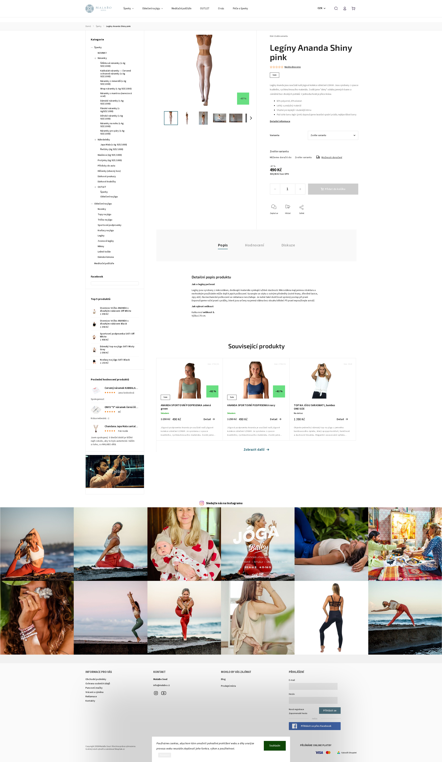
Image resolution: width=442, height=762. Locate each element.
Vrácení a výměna (94, 692)
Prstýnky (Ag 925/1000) (110, 160)
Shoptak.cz (120, 749)
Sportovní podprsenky (109, 225)
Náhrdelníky (104, 139)
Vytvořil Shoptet (349, 752)
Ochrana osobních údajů (97, 683)
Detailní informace (280, 121)
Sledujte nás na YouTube (163, 693)
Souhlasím (274, 745)
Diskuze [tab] (288, 245)
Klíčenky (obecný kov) (109, 171)
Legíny (101, 235)
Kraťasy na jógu (106, 230)
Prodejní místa (228, 686)
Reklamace (91, 696)
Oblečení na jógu (109, 196)
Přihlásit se (329, 710)
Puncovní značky (94, 688)
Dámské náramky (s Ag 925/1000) (112, 102)
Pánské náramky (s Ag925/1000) (109, 110)
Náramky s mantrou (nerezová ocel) (116, 95)
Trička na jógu (105, 220)
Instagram (155, 693)
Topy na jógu (104, 214)
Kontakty (90, 701)
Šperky (98, 47)
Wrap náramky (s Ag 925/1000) (116, 88)
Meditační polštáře (104, 263)
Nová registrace (296, 709)
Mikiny (101, 246)
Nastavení (164, 755)
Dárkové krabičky (107, 181)
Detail (207, 419)
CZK (320, 8)
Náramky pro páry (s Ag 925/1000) (112, 132)
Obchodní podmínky (95, 679)
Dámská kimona (106, 257)
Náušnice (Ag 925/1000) (110, 155)
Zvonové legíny (106, 241)
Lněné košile (104, 251)
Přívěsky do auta (106, 165)
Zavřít (347, 218)
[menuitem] (130, 8)
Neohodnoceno (293, 67)
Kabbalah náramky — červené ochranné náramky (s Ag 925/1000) (115, 73)
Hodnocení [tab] (254, 245)
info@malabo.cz (161, 685)
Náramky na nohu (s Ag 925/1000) (112, 125)
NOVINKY (102, 53)
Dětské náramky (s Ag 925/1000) (111, 117)
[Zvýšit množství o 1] (300, 189)
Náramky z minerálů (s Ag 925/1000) (113, 82)
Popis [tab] (223, 245)
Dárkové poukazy (107, 176)
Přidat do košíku (335, 189)
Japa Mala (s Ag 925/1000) (113, 144)
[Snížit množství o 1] (275, 189)
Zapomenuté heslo (298, 713)
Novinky (102, 209)
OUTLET (102, 187)
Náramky (102, 58)
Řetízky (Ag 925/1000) (111, 149)
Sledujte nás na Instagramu (224, 503)
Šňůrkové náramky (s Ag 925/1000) (112, 64)
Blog (223, 679)
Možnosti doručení (331, 157)
